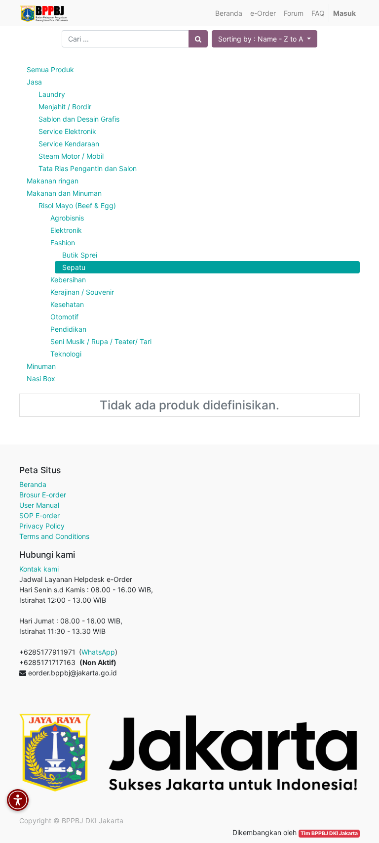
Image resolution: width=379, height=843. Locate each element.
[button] (264, 38)
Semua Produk (50, 69)
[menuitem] (228, 13)
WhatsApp (98, 652)
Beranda (32, 484)
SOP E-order (39, 515)
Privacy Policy (42, 526)
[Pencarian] (198, 38)
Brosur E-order (42, 494)
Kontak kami (39, 569)
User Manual (39, 505)
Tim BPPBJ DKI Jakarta (329, 833)
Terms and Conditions (54, 536)
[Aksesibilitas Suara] (18, 800)
